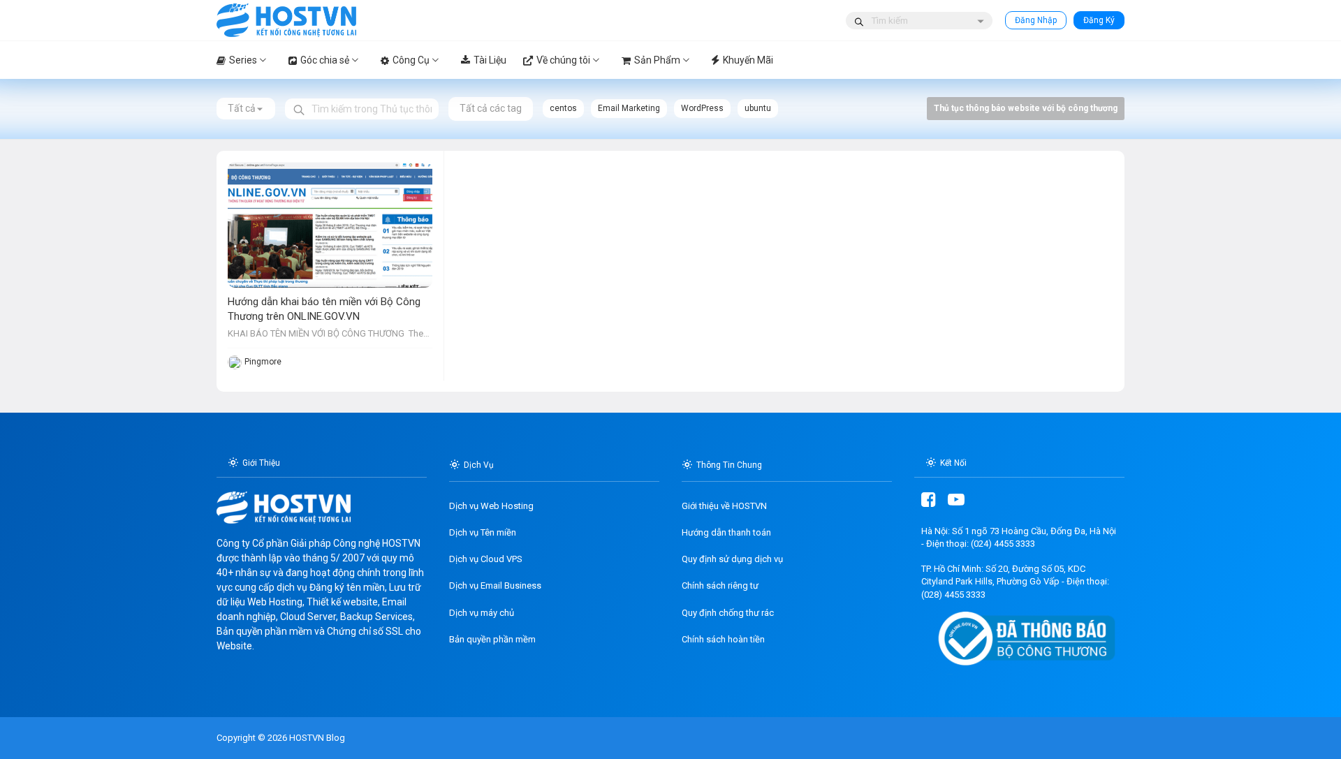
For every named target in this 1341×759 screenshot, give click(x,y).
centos (563, 108)
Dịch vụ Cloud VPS (485, 559)
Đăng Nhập (1036, 20)
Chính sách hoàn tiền (723, 639)
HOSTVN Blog (316, 737)
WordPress (702, 108)
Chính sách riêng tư (720, 585)
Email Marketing (629, 108)
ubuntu (758, 108)
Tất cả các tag (491, 108)
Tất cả (242, 108)
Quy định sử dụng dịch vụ (732, 559)
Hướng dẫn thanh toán (726, 532)
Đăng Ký (1099, 20)
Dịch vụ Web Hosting (491, 506)
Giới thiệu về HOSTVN (724, 506)
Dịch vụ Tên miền (482, 532)
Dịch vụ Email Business (495, 585)
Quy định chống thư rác (728, 612)
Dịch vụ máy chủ (481, 612)
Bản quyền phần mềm (492, 639)
